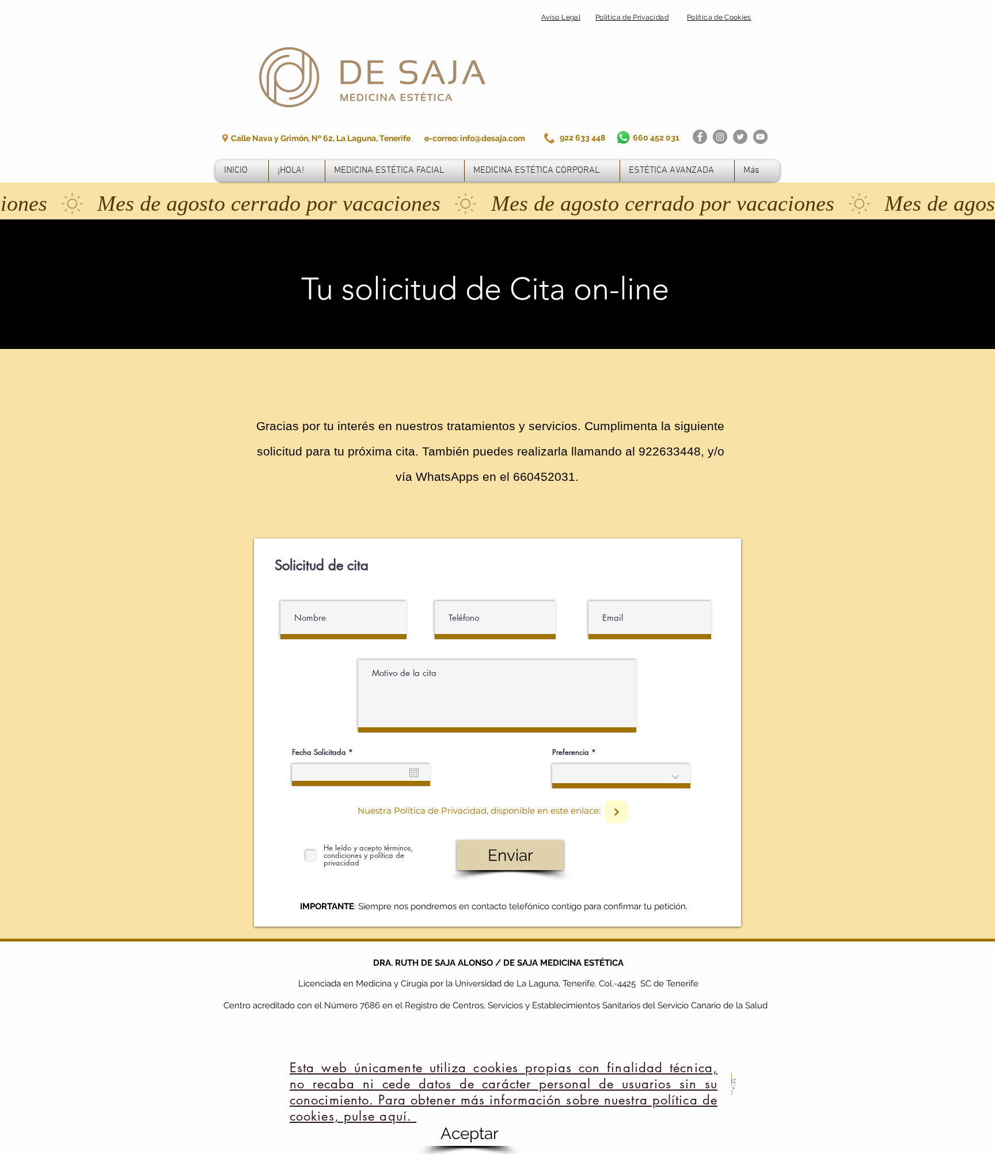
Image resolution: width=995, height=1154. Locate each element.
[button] (469, 1134)
